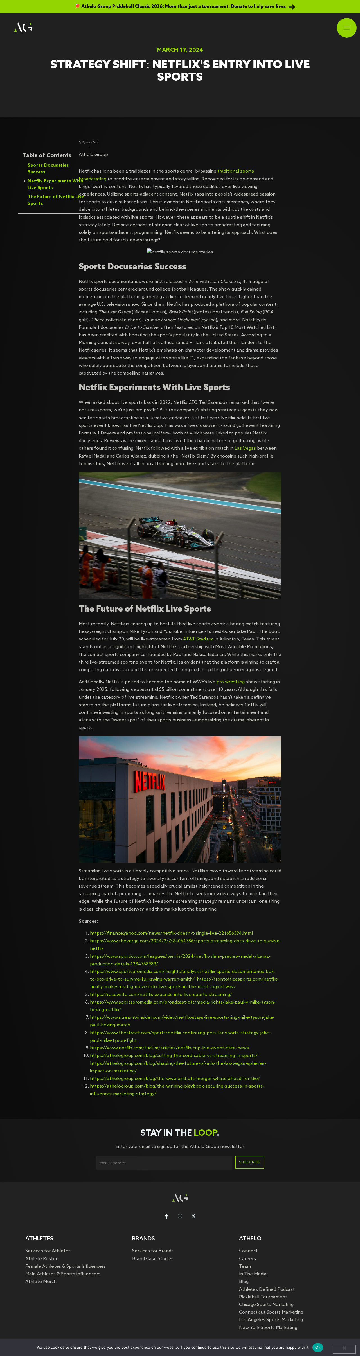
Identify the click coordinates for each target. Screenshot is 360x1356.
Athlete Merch (41, 1281)
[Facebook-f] (166, 1216)
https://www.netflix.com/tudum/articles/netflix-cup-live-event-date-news (169, 1048)
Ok (317, 1347)
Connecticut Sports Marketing (271, 1312)
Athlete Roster (41, 1259)
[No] (344, 1349)
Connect (248, 1251)
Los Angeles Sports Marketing (271, 1320)
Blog (244, 1281)
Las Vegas (245, 448)
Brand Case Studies (153, 1259)
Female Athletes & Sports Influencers (65, 1266)
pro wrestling (231, 682)
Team (245, 1266)
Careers (247, 1259)
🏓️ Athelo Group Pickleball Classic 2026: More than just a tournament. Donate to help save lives (180, 6)
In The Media (253, 1274)
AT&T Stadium (198, 639)
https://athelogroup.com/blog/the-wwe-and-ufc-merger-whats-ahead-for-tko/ (175, 1078)
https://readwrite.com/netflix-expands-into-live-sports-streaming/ (161, 994)
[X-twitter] (193, 1216)
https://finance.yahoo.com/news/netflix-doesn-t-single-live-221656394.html (171, 933)
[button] (347, 28)
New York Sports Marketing (268, 1327)
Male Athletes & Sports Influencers (62, 1274)
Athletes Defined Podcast (267, 1289)
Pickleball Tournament (263, 1297)
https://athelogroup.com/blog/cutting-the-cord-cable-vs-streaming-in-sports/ (174, 1055)
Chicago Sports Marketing (266, 1304)
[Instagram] (180, 1216)
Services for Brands (153, 1251)
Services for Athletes (48, 1251)
